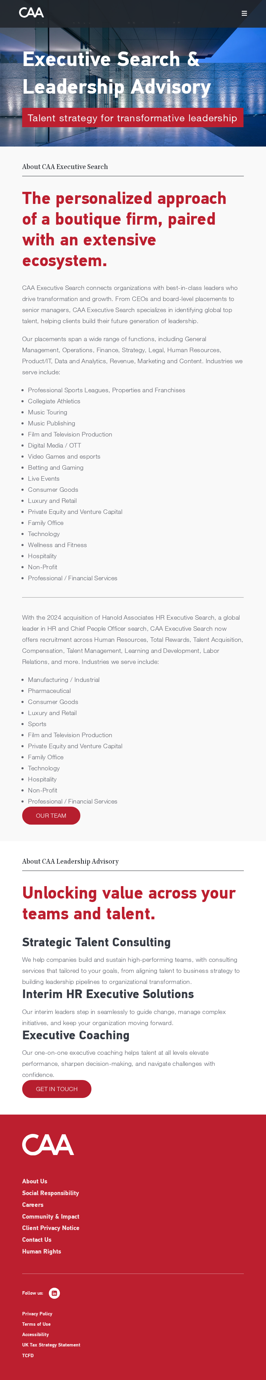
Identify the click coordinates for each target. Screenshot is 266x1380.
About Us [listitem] (34, 1182)
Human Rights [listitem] (41, 1252)
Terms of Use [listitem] (36, 1324)
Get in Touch (57, 1088)
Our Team (51, 815)
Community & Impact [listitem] (50, 1217)
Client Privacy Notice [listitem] (51, 1229)
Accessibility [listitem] (35, 1334)
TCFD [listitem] (28, 1356)
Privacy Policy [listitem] (37, 1314)
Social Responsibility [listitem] (50, 1194)
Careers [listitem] (32, 1205)
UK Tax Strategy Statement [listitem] (51, 1345)
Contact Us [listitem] (36, 1240)
